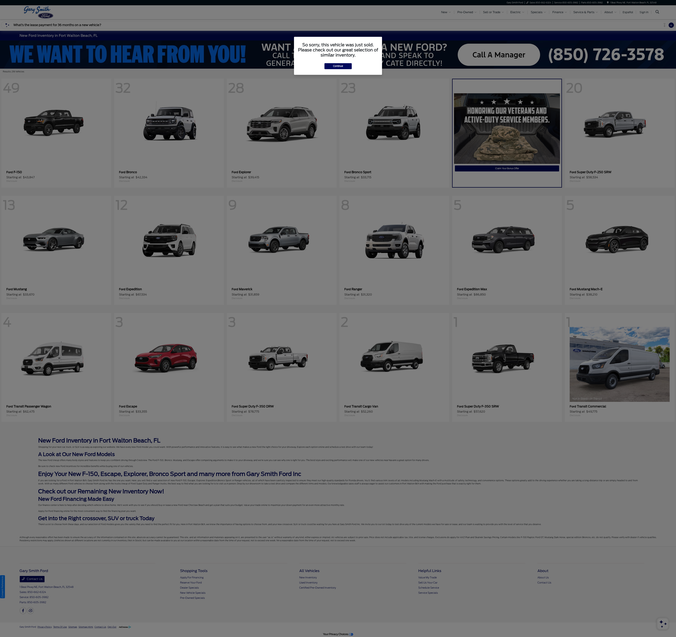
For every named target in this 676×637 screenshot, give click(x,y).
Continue (338, 66)
